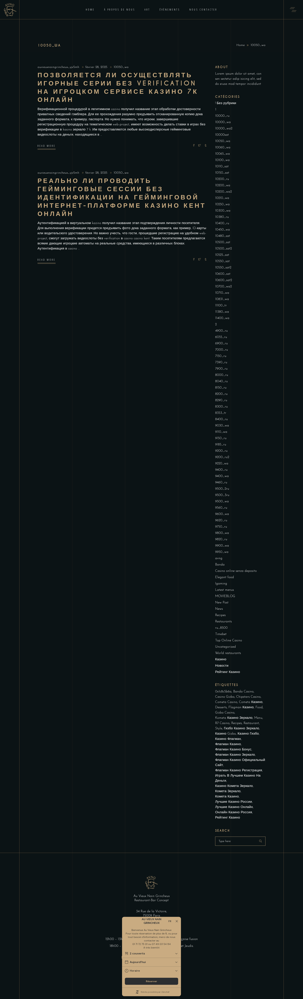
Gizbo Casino (224, 712)
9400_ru (221, 470)
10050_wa (121, 67)
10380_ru (222, 217)
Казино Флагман (228, 739)
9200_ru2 (222, 457)
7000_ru (221, 349)
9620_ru (221, 520)
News (219, 609)
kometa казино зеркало (233, 718)
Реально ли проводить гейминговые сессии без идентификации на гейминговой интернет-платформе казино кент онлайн (122, 197)
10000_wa (223, 122)
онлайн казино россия (233, 812)
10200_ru (222, 179)
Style (218, 728)
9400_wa (222, 476)
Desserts (221, 707)
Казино (220, 659)
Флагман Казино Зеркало (235, 755)
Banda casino (243, 691)
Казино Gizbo (225, 733)
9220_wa (221, 463)
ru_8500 (221, 628)
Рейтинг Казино (227, 672)
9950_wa (221, 552)
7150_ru (220, 356)
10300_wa (222, 210)
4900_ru (221, 331)
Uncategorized (225, 647)
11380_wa (222, 312)
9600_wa (222, 514)
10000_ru (222, 116)
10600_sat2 (223, 280)
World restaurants (228, 653)
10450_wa (222, 229)
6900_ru (221, 343)
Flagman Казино (241, 707)
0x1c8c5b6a (223, 691)
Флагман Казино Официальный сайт (240, 762)
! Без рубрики (225, 103)
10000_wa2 (223, 128)
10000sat (222, 135)
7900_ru (221, 368)
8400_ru (221, 419)
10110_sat (222, 166)
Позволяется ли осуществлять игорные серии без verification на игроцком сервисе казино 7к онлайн (118, 87)
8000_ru (221, 375)
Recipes (220, 615)
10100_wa (222, 160)
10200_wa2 (223, 191)
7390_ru (221, 362)
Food (259, 707)
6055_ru (221, 337)
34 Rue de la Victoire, (151, 911)
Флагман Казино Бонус (233, 749)
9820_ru (221, 539)
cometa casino (226, 702)
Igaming (221, 583)
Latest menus (224, 590)
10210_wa (222, 198)
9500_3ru (222, 495)
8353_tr (220, 413)
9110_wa (221, 432)
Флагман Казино (228, 744)
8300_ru (221, 406)
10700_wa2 (223, 286)
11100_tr (221, 305)
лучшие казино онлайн (234, 807)
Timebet (221, 634)
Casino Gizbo (224, 697)
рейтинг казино (227, 817)
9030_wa (222, 425)
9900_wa (222, 545)
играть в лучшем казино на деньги (238, 778)
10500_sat (222, 242)
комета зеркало (228, 791)
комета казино (227, 796)
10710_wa (222, 293)
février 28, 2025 (96, 67)
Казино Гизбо (248, 733)
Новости (221, 666)
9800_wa (222, 533)
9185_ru (220, 444)
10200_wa (222, 185)
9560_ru (221, 508)
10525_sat (222, 255)
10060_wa (222, 147)
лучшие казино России (233, 802)
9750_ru (221, 526)
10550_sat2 (223, 267)
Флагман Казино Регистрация (238, 770)
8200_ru (221, 394)
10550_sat (222, 261)
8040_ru (221, 381)
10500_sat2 (223, 248)
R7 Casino (222, 723)
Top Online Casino (228, 640)
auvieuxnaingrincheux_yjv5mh (59, 67)
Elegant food (224, 577)
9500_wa (222, 501)
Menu (258, 718)
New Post (221, 602)
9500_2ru (222, 489)
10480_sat (222, 236)
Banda (220, 564)
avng (218, 558)
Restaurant (251, 723)
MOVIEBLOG (225, 596)
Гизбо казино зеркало (241, 728)
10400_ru (222, 223)
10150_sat (222, 173)
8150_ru (221, 387)
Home (240, 45)
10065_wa (222, 154)
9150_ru (221, 438)
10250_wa (222, 204)
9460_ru (221, 482)
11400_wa (222, 318)
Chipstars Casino (248, 697)
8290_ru (221, 400)
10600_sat (222, 274)
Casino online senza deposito (236, 571)
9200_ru (221, 451)
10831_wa (222, 299)
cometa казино (250, 702)
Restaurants (223, 621)
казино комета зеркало (234, 786)
